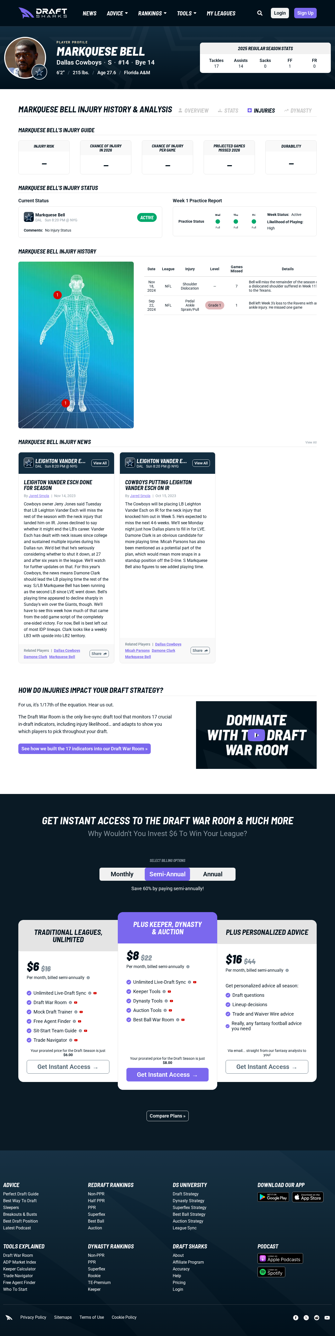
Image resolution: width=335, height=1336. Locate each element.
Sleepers (11, 1207)
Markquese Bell (62, 657)
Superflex (96, 1214)
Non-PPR (96, 1193)
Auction (95, 1227)
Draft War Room (18, 1255)
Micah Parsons (137, 650)
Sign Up (305, 13)
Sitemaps (63, 1317)
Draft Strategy (186, 1193)
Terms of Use (92, 1317)
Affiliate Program (188, 1262)
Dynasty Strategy (188, 1200)
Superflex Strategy (189, 1207)
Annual (212, 874)
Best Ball (96, 1221)
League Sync (185, 1227)
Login (280, 13)
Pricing (179, 1282)
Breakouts (12, 1214)
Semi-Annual (167, 874)
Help (177, 1275)
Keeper (94, 1289)
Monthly (122, 874)
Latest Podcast (17, 1227)
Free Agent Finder (19, 1282)
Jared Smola (39, 496)
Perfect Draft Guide (20, 1193)
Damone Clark (35, 657)
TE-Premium (99, 1282)
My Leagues (221, 13)
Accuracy (181, 1268)
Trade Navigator (18, 1275)
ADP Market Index (19, 1262)
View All (311, 442)
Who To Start (15, 1289)
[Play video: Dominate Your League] (256, 735)
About (178, 1255)
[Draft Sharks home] (42, 13)
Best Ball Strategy (189, 1214)
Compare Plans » (168, 1116)
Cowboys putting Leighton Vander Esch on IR (158, 485)
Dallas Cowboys (67, 650)
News (89, 13)
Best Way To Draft (20, 1200)
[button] (95, 993)
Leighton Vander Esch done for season (58, 485)
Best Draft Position (20, 1221)
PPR (92, 1207)
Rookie (94, 1275)
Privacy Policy (33, 1317)
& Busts (30, 1214)
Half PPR (96, 1200)
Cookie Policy (124, 1317)
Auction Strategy (188, 1221)
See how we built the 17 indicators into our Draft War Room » (84, 748)
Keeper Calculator (19, 1268)
